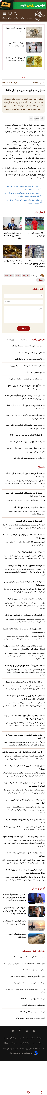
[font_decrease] (31, 118)
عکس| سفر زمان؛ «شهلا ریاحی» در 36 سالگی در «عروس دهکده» (23, 201)
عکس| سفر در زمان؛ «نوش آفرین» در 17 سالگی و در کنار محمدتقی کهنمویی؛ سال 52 (22, 195)
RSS (6, 1042)
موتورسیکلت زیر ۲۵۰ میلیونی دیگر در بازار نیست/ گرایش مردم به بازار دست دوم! (24, 397)
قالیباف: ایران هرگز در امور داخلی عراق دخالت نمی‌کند (26, 854)
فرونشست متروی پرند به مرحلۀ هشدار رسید (25, 565)
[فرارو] (39, 16)
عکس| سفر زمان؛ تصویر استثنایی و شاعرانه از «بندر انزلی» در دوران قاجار (22, 188)
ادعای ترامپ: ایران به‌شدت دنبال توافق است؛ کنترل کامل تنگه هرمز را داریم (26, 697)
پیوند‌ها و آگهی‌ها (10, 1037)
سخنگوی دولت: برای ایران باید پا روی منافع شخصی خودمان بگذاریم (26, 387)
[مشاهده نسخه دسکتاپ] (10, 13)
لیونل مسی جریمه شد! (33, 372)
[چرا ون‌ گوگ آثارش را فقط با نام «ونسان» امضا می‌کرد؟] (34, 61)
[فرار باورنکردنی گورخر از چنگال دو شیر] (34, 32)
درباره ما (40, 1037)
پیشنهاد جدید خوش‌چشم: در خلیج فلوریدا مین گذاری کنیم (25, 801)
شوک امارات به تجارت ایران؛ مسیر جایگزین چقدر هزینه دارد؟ (24, 583)
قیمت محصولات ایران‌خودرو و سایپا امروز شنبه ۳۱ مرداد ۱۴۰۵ (24, 536)
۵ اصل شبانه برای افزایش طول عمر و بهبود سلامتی (22, 752)
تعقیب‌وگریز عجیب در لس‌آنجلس (29, 521)
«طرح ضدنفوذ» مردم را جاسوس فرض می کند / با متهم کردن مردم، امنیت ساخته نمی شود (14, 910)
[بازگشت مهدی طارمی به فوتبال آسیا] (35, 223)
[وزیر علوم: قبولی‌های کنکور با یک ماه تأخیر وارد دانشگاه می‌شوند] (12, 223)
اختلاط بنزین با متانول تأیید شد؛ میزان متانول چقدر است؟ (25, 475)
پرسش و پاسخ (37, 1042)
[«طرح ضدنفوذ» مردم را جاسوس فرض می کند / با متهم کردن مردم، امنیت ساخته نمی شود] (36, 911)
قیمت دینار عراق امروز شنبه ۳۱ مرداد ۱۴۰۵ (30, 1018)
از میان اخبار (39, 212)
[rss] (34, 1030)
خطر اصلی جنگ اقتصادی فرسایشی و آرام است (23, 665)
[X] (27, 1030)
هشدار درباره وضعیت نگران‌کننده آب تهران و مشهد (22, 836)
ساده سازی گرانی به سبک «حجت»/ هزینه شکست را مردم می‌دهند (24, 630)
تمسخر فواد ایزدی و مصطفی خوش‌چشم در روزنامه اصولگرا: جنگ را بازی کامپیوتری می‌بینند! (24, 647)
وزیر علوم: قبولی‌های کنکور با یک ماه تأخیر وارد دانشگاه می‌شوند (12, 236)
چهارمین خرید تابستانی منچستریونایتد (27, 346)
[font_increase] (42, 118)
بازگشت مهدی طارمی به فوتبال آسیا (36, 234)
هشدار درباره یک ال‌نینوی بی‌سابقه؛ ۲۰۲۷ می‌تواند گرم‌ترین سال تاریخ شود (24, 717)
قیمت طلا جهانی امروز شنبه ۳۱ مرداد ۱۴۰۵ (12, 262)
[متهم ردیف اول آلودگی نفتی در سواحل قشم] (36, 938)
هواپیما (26, 275)
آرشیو (22, 1037)
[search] (15, 13)
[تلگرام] (12, 1030)
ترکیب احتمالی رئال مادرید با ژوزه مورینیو (26, 365)
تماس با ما (30, 1037)
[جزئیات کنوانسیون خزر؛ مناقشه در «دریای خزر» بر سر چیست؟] (36, 925)
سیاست (29, 18)
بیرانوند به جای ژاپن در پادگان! (30, 551)
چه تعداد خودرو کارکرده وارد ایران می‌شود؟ (25, 379)
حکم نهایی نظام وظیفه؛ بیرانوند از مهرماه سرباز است (25, 821)
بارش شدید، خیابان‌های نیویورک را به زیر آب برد (17, 44)
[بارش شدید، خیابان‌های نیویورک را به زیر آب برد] (34, 47)
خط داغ (41, 467)
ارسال (24, 328)
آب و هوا (14, 1042)
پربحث (10, 339)
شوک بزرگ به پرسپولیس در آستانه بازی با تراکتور (23, 615)
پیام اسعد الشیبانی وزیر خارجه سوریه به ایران (24, 599)
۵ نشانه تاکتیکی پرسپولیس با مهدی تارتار (26, 435)
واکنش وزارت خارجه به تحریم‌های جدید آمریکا (24, 682)
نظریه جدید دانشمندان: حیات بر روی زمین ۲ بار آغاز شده (25, 737)
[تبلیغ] (23, 5)
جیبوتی (40, 280)
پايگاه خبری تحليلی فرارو (19, 1048)
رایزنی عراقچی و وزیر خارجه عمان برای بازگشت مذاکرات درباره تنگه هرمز (25, 871)
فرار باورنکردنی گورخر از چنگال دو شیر (15, 29)
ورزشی (23, 18)
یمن (17, 275)
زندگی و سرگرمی (6, 18)
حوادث (16, 18)
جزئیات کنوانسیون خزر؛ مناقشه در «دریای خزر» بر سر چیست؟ (14, 923)
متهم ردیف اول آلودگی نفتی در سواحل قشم (16, 936)
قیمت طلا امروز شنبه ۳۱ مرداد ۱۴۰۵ (33, 998)
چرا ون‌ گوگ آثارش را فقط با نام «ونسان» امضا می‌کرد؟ (15, 59)
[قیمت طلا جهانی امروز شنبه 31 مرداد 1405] (12, 251)
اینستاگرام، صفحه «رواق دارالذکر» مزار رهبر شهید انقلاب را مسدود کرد (24, 784)
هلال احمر (8, 275)
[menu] (4, 13)
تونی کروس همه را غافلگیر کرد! (30, 352)
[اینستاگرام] (19, 1030)
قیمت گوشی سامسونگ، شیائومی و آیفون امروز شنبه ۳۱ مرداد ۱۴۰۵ (35, 264)
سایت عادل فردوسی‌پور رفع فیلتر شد (28, 458)
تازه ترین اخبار (38, 339)
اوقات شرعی (24, 1042)
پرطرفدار (23, 339)
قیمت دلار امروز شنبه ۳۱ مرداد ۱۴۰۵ (32, 1011)
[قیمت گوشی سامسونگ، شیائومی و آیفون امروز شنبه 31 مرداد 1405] (35, 251)
